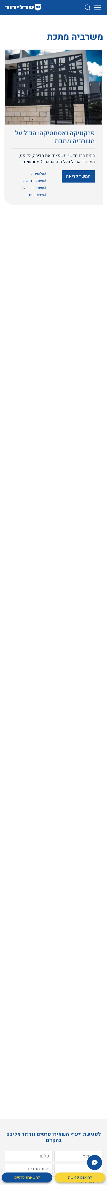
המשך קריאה (78, 176)
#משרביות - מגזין (34, 188)
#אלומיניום (38, 173)
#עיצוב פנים (37, 195)
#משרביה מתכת (34, 180)
